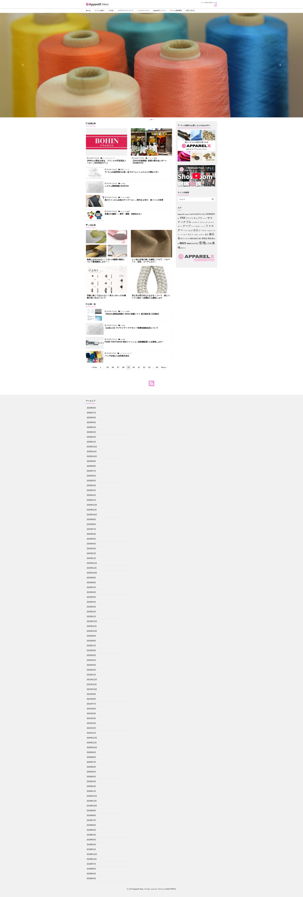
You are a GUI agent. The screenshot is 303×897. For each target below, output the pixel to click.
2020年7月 (91, 762)
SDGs (204, 214)
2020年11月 (92, 743)
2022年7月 (91, 646)
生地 (202, 243)
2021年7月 (91, 704)
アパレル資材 (99, 10)
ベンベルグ (188, 230)
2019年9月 (91, 811)
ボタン (197, 230)
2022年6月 (91, 650)
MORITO (198, 214)
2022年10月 (92, 631)
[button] (22, 65)
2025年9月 (91, 461)
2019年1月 (91, 849)
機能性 (183, 243)
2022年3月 (91, 665)
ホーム (88, 10)
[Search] (212, 199)
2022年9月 (91, 636)
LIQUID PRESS (170, 889)
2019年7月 (91, 820)
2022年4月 (91, 660)
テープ (187, 225)
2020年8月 (91, 757)
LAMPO (191, 214)
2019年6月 (91, 825)
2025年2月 (91, 495)
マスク (203, 230)
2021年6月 (91, 709)
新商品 (204, 238)
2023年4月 (91, 602)
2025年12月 (92, 447)
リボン (196, 234)
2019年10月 (92, 806)
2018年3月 (91, 878)
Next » (164, 367)
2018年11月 (92, 859)
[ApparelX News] (97, 4)
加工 (207, 234)
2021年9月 (91, 694)
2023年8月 (91, 583)
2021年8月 (91, 699)
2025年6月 (91, 476)
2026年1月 (91, 442)
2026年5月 (91, 422)
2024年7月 (91, 529)
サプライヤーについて (125, 10)
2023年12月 (92, 563)
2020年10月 (92, 747)
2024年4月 (91, 544)
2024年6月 (91, 534)
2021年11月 (92, 684)
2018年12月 (92, 854)
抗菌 (191, 238)
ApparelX (181, 214)
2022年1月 (91, 675)
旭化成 (210, 238)
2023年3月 (91, 607)
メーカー (184, 234)
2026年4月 (91, 427)
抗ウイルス (185, 238)
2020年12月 (92, 738)
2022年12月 (92, 621)
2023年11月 (92, 568)
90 (134, 367)
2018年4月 (91, 874)
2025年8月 (91, 466)
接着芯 (195, 238)
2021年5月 (91, 714)
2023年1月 (91, 616)
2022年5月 (91, 655)
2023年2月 (91, 612)
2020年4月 (91, 777)
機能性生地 (191, 243)
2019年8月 (91, 815)
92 (144, 367)
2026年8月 (91, 408)
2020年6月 (91, 767)
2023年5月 (91, 597)
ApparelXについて (159, 10)
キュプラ (198, 218)
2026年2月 (91, 437)
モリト (190, 234)
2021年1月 (91, 733)
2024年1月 (91, 558)
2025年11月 (92, 452)
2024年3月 (91, 549)
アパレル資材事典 (175, 10)
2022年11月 (92, 626)
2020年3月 (91, 781)
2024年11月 (92, 510)
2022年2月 (91, 670)
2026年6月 (91, 418)
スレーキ (211, 222)
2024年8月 (91, 524)
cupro (187, 214)
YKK (182, 217)
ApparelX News (138, 889)
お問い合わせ (190, 10)
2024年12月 (92, 505)
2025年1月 (91, 500)
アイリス (189, 218)
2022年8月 (91, 641)
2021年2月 (91, 728)
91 (139, 367)
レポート (202, 234)
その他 (110, 10)
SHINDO (210, 214)
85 (108, 367)
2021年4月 (91, 718)
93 (149, 367)
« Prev (94, 367)
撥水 (199, 238)
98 (157, 367)
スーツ (180, 226)
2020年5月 (91, 772)
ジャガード (195, 222)
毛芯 (196, 243)
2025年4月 (91, 485)
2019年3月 (91, 840)
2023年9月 (91, 578)
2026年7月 (91, 413)
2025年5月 (91, 481)
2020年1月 (91, 791)
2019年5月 (91, 830)
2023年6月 (91, 592)
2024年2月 (91, 553)
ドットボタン (196, 226)
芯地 (210, 243)
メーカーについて (143, 10)
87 (118, 367)
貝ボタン (183, 248)
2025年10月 (92, 456)
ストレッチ (204, 222)
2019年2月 (91, 845)
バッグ (203, 226)
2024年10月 (92, 515)
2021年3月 (91, 723)
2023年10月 (92, 573)
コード (205, 218)
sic (178, 218)
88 (123, 367)
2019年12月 (92, 796)
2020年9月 (91, 752)
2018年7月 (91, 864)
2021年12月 (92, 680)
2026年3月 (91, 432)
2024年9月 (91, 519)
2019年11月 (92, 801)
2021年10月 (92, 689)
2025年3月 (91, 490)
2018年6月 (91, 869)
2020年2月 (91, 786)
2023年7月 (91, 587)
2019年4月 (91, 835)
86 (113, 367)
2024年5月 (91, 539)
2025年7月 (91, 471)
